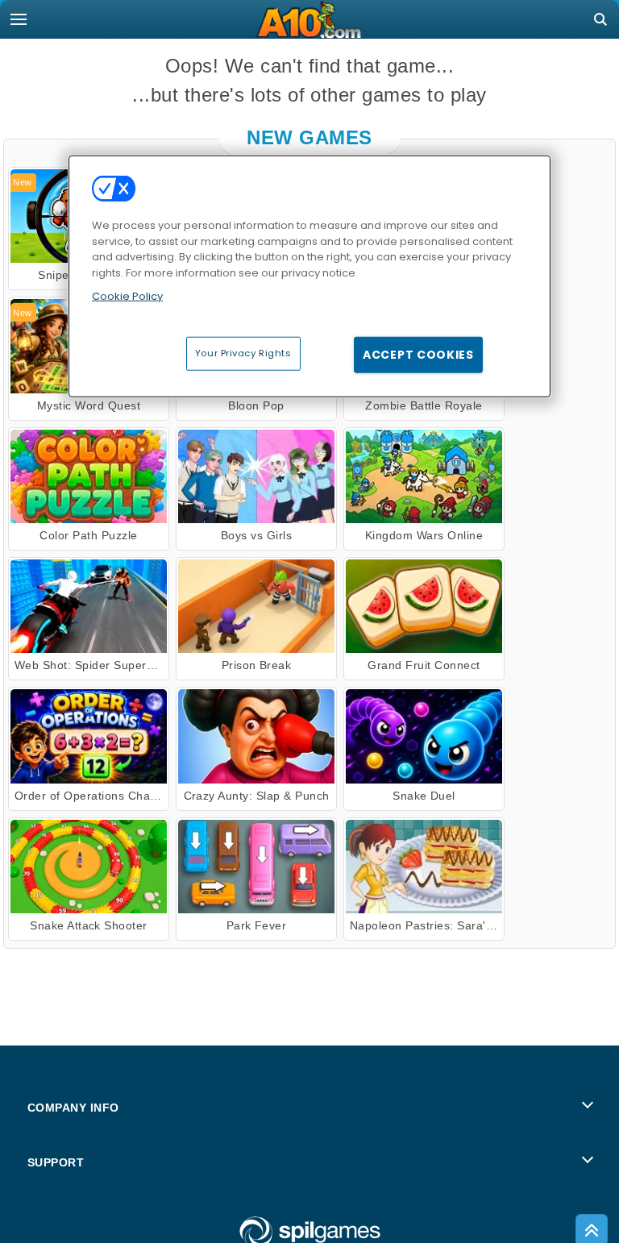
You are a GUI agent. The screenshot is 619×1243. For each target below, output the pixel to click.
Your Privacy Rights (243, 353)
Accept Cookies (418, 355)
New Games (309, 137)
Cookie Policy (127, 296)
